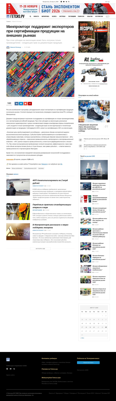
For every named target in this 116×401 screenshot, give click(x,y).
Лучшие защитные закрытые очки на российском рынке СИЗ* (99, 279)
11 (86, 323)
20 (94, 327)
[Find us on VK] (66, 1)
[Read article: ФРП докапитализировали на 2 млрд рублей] (18, 187)
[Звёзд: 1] (7, 159)
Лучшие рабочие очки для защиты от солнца (100, 220)
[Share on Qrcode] (30, 103)
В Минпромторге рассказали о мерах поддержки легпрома (50, 226)
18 (86, 327)
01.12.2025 (96, 224)
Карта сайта (10, 375)
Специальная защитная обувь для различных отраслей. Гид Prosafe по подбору (88, 128)
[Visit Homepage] (15, 16)
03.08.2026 (85, 177)
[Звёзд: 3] (10, 159)
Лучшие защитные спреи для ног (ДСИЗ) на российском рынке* (93, 174)
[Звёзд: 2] (8, 159)
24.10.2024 (96, 272)
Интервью (62, 16)
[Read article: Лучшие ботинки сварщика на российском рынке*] (85, 258)
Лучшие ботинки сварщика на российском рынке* (99, 257)
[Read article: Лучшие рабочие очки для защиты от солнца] (85, 221)
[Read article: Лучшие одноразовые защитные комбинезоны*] (85, 269)
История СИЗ (99, 16)
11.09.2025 (96, 239)
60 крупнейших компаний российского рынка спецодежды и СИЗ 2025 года (95, 145)
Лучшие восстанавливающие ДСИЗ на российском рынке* (100, 198)
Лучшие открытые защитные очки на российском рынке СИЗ (99, 291)
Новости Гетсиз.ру (17, 21)
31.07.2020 (27, 47)
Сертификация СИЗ (30, 168)
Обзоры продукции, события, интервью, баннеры (57, 373)
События (89, 16)
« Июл (82, 338)
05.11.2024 (96, 261)
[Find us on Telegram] (61, 1)
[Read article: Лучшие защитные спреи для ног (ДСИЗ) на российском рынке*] (94, 170)
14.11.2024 (96, 251)
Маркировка (45, 16)
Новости (36, 16)
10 (82, 323)
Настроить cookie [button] (82, 370)
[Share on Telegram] (21, 103)
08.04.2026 (96, 214)
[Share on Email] (25, 103)
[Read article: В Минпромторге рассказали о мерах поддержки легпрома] (18, 231)
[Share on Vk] (17, 103)
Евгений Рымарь (37, 210)
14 (98, 323)
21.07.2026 (48, 186)
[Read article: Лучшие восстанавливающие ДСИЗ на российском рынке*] (85, 198)
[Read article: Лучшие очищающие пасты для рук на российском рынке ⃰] (85, 211)
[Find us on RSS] (68, 1)
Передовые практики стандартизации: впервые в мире (52, 206)
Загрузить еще (40, 248)
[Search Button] (30, 16)
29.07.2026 (96, 191)
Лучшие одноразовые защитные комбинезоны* (100, 268)
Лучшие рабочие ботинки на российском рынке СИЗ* (99, 246)
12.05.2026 (96, 203)
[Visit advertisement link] (60, 8)
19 (90, 327)
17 (82, 327)
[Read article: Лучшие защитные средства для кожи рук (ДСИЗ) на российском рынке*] (85, 186)
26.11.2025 (48, 230)
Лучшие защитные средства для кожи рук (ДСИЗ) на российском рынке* (99, 186)
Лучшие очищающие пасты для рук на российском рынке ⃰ (99, 210)
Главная (8, 21)
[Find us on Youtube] (63, 1)
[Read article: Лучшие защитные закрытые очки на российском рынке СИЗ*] (85, 279)
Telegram (44, 164)
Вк (61, 164)
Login (108, 1)
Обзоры (54, 16)
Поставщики (72, 16)
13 (94, 323)
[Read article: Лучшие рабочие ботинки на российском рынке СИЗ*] (85, 246)
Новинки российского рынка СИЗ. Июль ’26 (96, 139)
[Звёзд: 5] (13, 159)
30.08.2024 (96, 297)
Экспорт (41, 168)
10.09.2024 (96, 284)
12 (90, 323)
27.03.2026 (46, 210)
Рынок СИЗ (81, 16)
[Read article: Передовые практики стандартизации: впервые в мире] (18, 211)
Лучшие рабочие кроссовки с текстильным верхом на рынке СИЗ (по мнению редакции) (100, 232)
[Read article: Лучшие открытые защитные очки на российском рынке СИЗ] (85, 292)
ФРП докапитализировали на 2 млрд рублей (50, 181)
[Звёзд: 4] (11, 159)
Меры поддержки (17, 168)
